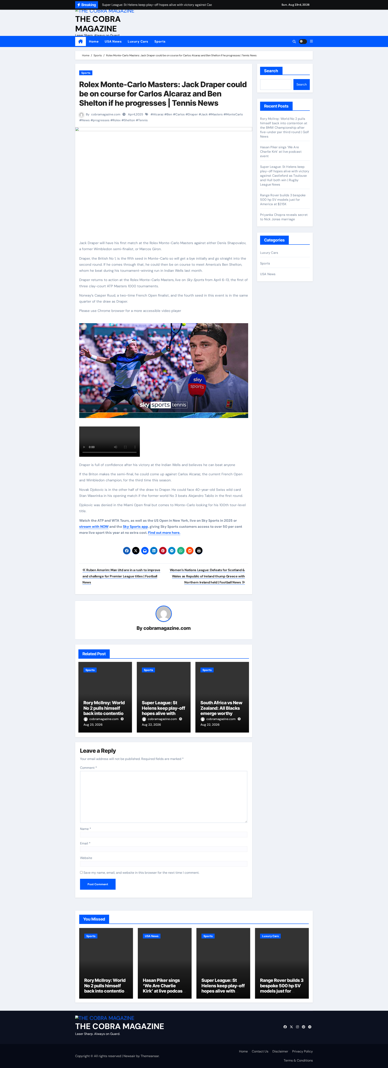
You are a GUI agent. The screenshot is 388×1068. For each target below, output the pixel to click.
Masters (217, 114)
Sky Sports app (135, 526)
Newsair (129, 1056)
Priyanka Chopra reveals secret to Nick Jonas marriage (284, 217)
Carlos (180, 114)
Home (94, 41)
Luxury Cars (138, 41)
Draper (193, 114)
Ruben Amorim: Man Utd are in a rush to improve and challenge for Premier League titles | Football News (121, 576)
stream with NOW (94, 526)
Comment (88, 768)
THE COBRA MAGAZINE (98, 24)
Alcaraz (158, 114)
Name (85, 829)
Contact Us (260, 1051)
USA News (113, 41)
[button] (311, 41)
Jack (204, 114)
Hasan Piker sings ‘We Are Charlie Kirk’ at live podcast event (281, 151)
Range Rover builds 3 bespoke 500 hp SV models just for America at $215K (283, 199)
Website (86, 858)
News (86, 120)
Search (271, 70)
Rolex (117, 120)
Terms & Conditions (298, 1060)
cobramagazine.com (105, 114)
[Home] (80, 41)
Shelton (129, 120)
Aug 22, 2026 (151, 725)
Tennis (143, 120)
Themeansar (150, 1056)
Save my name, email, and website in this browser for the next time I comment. (141, 872)
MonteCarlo (234, 114)
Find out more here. (164, 532)
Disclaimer (280, 1051)
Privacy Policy (302, 1051)
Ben (169, 114)
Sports (160, 41)
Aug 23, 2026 (92, 725)
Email (85, 843)
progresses (101, 120)
